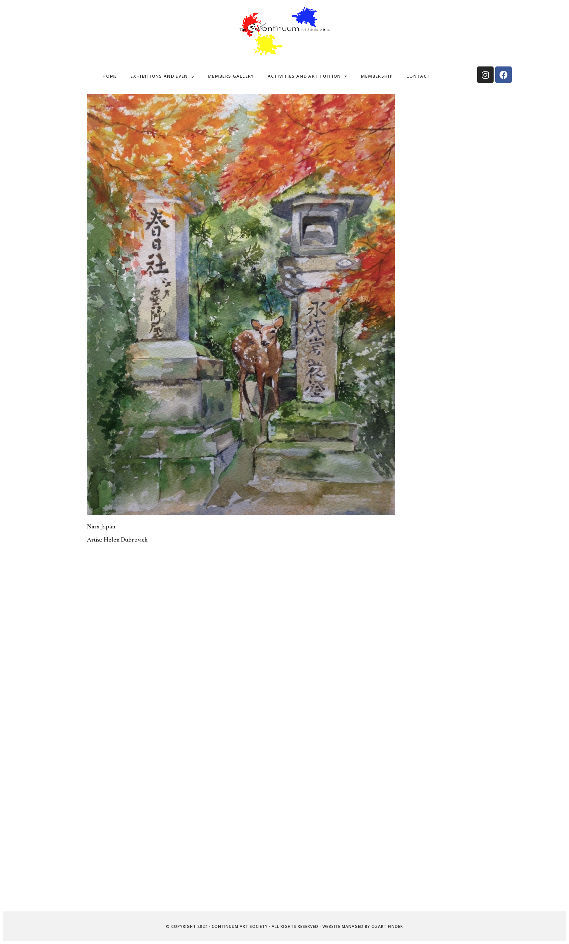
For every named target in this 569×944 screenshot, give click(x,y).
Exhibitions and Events (162, 76)
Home (109, 76)
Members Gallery (231, 76)
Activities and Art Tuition (304, 76)
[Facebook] (503, 74)
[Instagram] (485, 74)
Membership (377, 76)
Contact (418, 76)
